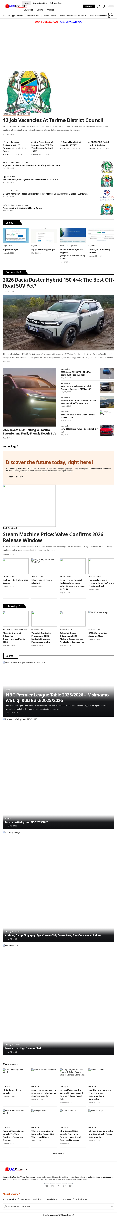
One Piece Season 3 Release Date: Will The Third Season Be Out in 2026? (42, 146)
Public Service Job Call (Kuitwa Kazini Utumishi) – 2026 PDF (30, 179)
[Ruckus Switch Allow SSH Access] (16, 566)
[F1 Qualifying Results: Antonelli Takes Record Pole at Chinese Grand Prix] (73, 1076)
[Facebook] (108, 14)
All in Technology (16, 477)
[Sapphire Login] (16, 235)
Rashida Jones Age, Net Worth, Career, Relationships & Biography (100, 1095)
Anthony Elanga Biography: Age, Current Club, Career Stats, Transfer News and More (53, 935)
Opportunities (23, 114)
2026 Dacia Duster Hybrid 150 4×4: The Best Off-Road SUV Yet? (58, 282)
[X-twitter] (58, 1185)
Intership (6, 629)
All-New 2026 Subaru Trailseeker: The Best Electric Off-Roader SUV (78, 402)
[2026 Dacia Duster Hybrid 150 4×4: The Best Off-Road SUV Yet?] (58, 322)
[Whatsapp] (64, 1185)
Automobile (13, 272)
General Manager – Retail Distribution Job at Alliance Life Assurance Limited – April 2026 (45, 193)
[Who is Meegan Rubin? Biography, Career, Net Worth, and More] (44, 1117)
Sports (10, 656)
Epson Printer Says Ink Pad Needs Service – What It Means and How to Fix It (72, 585)
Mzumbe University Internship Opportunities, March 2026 (14, 637)
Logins (10, 222)
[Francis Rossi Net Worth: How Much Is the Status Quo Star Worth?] (44, 1076)
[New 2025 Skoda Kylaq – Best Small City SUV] (107, 430)
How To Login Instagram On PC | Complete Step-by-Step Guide (15, 146)
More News (10, 1064)
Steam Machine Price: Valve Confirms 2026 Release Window (53, 537)
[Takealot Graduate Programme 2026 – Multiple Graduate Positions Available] (44, 618)
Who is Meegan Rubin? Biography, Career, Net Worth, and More (42, 1134)
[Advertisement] (58, 45)
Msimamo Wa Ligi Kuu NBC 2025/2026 (26, 822)
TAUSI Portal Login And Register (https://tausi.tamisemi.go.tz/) (72, 254)
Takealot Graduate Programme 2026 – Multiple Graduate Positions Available (41, 637)
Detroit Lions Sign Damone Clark (23, 1048)
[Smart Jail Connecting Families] (101, 235)
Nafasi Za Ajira (33, 16)
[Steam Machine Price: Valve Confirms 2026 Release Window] (29, 506)
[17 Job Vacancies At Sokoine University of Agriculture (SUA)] (107, 167)
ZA (42, 629)
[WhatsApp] (108, 17)
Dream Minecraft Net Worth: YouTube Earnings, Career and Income (14, 1135)
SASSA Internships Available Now (97, 634)
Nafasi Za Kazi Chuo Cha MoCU (73, 16)
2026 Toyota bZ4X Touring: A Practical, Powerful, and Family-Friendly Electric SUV (29, 431)
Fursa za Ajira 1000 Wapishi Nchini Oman (22, 208)
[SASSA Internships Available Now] (101, 618)
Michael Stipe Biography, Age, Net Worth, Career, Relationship (100, 1134)
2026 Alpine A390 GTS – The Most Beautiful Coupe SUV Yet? (76, 373)
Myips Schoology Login (43, 249)
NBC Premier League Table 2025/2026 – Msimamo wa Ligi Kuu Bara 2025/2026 (57, 697)
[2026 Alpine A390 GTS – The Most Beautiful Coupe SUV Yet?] (107, 373)
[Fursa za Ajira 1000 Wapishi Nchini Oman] (107, 209)
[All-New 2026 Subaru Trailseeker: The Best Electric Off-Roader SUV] (107, 402)
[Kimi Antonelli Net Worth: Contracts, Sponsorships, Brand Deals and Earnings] (73, 1117)
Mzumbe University (21, 629)
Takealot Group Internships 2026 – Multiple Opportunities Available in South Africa (72, 637)
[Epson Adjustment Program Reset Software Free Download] (101, 566)
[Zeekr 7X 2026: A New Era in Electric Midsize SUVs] (107, 416)
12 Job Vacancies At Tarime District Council (53, 120)
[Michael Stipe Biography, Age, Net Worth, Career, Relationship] (101, 1117)
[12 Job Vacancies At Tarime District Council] (29, 92)
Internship (12, 606)
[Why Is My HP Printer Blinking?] (44, 566)
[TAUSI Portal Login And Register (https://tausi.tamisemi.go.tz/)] (73, 235)
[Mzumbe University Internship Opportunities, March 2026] (16, 618)
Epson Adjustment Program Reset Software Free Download (101, 583)
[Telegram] (111, 16)
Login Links (7, 246)
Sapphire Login (10, 249)
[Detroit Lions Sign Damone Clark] (58, 999)
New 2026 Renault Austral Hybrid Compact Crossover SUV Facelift (76, 387)
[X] (111, 14)
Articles (6, 154)
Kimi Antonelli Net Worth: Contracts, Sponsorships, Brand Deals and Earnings (70, 1135)
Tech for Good (10, 528)
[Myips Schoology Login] (44, 235)
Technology (10, 446)
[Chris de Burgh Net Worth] (16, 1076)
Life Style (9, 931)
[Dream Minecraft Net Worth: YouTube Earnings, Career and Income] (16, 1117)
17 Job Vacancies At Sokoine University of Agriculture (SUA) (31, 165)
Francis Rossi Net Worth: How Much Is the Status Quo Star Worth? (43, 1093)
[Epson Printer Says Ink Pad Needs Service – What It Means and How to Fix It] (73, 566)
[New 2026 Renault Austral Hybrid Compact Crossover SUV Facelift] (107, 387)
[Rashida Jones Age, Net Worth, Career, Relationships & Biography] (101, 1076)
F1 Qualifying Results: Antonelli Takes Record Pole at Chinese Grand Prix (71, 1095)
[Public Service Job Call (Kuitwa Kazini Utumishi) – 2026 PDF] (107, 181)
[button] (99, 6)
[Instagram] (108, 16)
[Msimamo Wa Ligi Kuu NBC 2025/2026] (58, 773)
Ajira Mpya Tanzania (14, 16)
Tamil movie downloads (99, 16)
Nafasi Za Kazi (50, 16)
